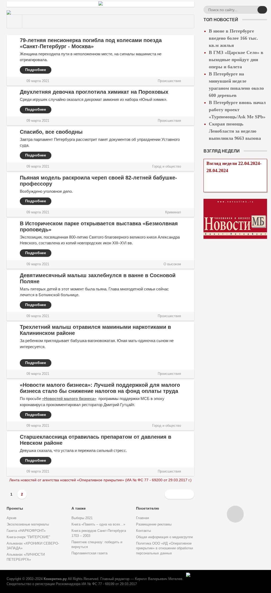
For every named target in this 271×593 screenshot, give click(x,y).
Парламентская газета (89, 553)
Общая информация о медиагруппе (164, 537)
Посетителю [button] (147, 508)
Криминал (173, 212)
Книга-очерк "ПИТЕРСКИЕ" (28, 537)
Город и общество (166, 166)
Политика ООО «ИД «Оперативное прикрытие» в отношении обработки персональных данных (164, 548)
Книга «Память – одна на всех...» (98, 524)
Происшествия (169, 81)
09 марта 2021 (37, 81)
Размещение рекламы (153, 524)
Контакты (143, 531)
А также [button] (78, 508)
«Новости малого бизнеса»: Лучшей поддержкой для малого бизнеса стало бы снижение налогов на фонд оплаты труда (100, 388)
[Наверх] (235, 514)
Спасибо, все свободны (51, 132)
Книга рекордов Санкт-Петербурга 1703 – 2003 (98, 533)
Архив (11, 518)
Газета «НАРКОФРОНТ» (26, 531)
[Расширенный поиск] (253, 10)
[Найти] (262, 10)
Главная (142, 518)
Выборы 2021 (82, 518)
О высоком (172, 264)
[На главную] (14, 21)
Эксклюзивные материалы (28, 524)
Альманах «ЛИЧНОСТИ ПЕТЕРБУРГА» (26, 557)
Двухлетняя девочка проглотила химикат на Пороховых (94, 92)
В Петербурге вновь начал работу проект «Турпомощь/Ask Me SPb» (237, 109)
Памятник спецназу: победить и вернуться (96, 544)
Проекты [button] (15, 508)
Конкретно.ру (55, 579)
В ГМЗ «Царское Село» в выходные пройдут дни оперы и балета (236, 59)
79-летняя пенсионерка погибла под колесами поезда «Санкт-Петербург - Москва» (91, 43)
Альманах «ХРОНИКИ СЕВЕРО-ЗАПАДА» (33, 546)
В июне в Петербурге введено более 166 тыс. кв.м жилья (233, 38)
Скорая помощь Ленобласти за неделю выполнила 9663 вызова (235, 131)
